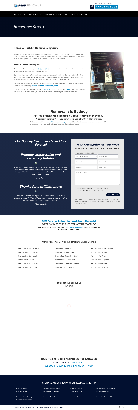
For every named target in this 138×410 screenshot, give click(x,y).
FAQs (67, 14)
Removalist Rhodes (22, 391)
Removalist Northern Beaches (106, 388)
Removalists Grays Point (28, 263)
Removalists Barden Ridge (102, 248)
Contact (69, 89)
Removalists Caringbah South (66, 256)
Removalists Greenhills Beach (66, 263)
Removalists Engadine (100, 260)
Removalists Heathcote (64, 267)
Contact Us (82, 14)
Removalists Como (98, 256)
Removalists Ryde (75, 397)
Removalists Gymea (99, 263)
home (40, 69)
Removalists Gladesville (23, 394)
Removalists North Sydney (51, 397)
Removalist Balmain (22, 388)
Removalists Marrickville (77, 394)
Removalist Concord (76, 388)
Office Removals (47, 14)
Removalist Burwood (76, 391)
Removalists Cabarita (103, 391)
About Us (18, 14)
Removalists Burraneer (100, 252)
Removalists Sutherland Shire (105, 397)
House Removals (31, 14)
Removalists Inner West (50, 394)
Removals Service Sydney (24, 399)
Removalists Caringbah (27, 256)
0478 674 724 (107, 6)
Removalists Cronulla (26, 260)
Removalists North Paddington (25, 397)
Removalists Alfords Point (29, 248)
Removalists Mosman (103, 394)
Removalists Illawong (99, 267)
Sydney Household (76, 227)
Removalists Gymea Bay (28, 267)
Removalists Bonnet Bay (28, 252)
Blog (73, 14)
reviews (34, 86)
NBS (61, 407)
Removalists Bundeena (64, 252)
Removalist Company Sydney (51, 388)
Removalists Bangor (62, 248)
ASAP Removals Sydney (56, 122)
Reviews (59, 14)
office (47, 69)
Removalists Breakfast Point (51, 391)
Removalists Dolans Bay (64, 260)
